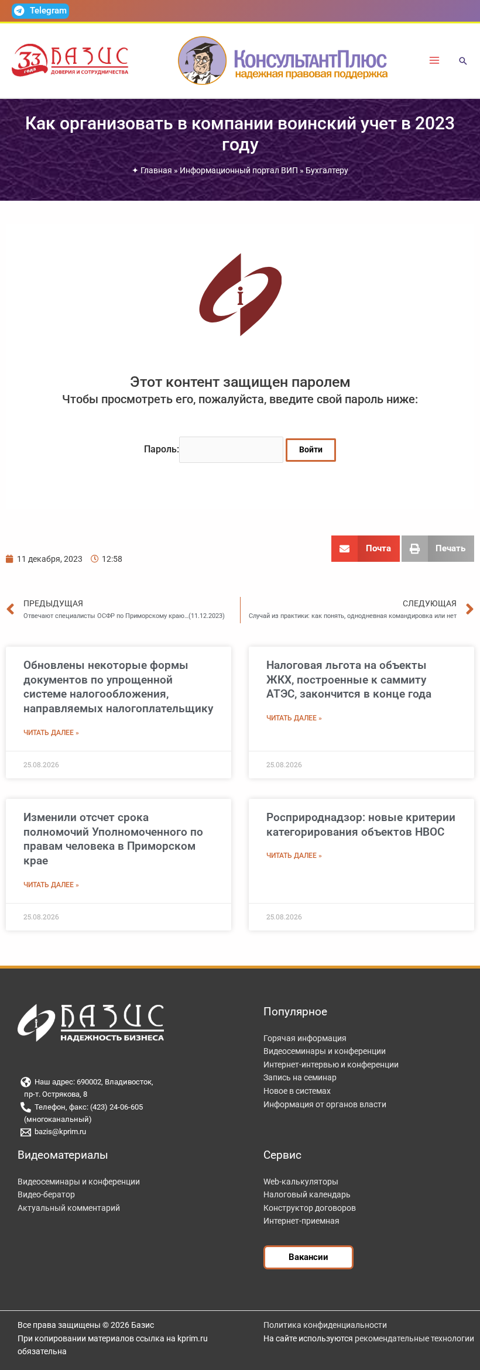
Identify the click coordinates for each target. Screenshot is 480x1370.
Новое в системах (297, 1091)
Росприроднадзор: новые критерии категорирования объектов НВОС (360, 825)
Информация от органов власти (324, 1104)
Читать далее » (51, 733)
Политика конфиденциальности (325, 1325)
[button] (463, 62)
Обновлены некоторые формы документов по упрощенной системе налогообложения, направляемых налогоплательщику (118, 686)
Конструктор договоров (309, 1208)
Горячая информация (305, 1038)
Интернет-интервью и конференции (331, 1064)
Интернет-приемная (301, 1220)
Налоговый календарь (307, 1194)
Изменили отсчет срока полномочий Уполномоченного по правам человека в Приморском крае (113, 839)
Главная (156, 170)
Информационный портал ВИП (239, 170)
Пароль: (161, 449)
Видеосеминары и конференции (324, 1051)
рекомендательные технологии (414, 1338)
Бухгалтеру (327, 170)
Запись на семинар (300, 1077)
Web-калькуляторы (300, 1181)
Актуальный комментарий (69, 1208)
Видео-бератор (46, 1194)
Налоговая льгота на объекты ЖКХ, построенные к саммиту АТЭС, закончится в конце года (348, 679)
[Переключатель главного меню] (435, 61)
